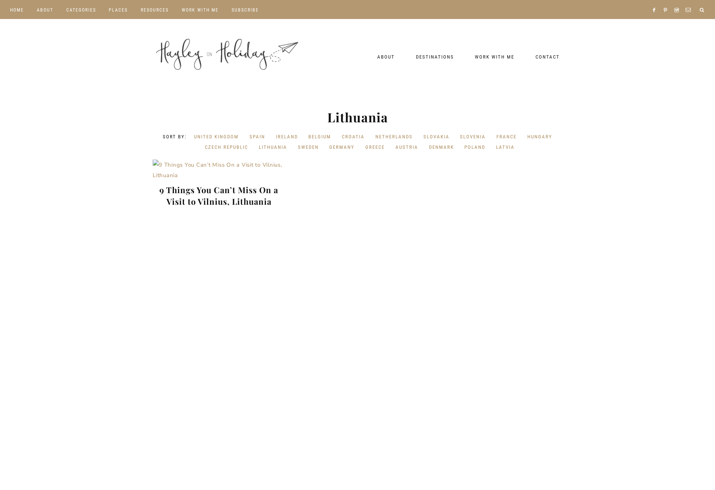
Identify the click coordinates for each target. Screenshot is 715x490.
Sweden (308, 147)
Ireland (287, 136)
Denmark (441, 147)
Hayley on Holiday (227, 54)
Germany (342, 147)
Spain (257, 136)
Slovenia (473, 136)
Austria (406, 147)
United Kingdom (216, 136)
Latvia (505, 147)
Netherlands (394, 136)
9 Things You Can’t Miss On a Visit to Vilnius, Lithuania (218, 195)
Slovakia (436, 136)
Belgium (319, 136)
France (506, 136)
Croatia (353, 136)
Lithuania (273, 147)
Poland (474, 147)
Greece (375, 147)
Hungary (539, 136)
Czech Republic (226, 147)
